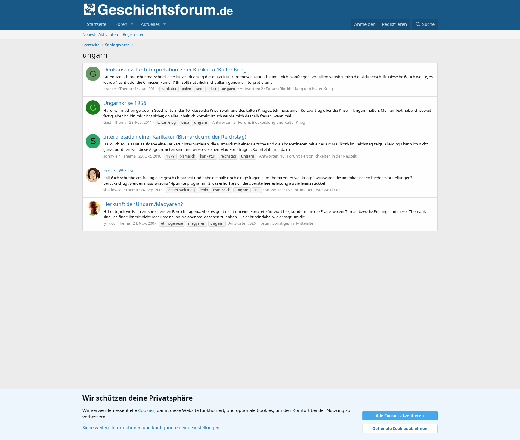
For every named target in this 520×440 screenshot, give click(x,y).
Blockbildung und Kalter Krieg (306, 88)
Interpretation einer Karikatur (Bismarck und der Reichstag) (174, 136)
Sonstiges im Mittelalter (293, 223)
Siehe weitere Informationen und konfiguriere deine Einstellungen (150, 427)
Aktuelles (150, 24)
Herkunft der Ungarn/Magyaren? (143, 204)
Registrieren (133, 34)
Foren (121, 24)
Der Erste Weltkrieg (323, 189)
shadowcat (113, 189)
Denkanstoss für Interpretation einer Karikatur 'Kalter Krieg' (175, 69)
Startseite (96, 24)
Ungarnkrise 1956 (124, 102)
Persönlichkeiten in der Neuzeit (329, 156)
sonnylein (112, 156)
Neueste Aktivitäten (100, 34)
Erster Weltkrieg (122, 170)
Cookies (146, 410)
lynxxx (109, 223)
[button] (132, 24)
